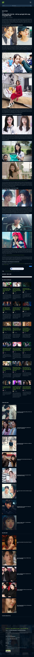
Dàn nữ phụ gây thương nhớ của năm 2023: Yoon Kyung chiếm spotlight (26, 329)
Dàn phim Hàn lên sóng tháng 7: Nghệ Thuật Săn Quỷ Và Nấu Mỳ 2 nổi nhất (17, 388)
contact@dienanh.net (8, 646)
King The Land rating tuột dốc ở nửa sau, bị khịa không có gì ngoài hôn (7, 329)
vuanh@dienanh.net (8, 640)
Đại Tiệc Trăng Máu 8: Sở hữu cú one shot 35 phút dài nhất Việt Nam (24, 590)
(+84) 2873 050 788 (8, 641)
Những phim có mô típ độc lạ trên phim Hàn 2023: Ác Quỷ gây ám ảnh (7, 350)
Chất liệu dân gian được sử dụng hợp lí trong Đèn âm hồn (26, 308)
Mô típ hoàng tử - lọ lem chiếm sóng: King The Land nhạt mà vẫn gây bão (7, 369)
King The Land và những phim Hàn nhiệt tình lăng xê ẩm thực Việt (17, 329)
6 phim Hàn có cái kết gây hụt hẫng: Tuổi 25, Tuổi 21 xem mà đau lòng (24, 412)
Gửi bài (30, 266)
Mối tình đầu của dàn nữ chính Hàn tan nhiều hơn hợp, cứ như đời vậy (24, 443)
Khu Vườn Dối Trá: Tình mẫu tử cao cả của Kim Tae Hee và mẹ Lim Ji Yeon (27, 350)
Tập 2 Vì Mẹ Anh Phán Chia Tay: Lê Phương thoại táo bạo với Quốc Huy (24, 605)
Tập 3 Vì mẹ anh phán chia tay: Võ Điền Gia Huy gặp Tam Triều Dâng (24, 558)
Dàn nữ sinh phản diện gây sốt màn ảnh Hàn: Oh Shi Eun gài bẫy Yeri (27, 387)
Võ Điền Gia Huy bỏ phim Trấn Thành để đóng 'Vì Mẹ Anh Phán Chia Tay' (17, 290)
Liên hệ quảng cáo (24, 628)
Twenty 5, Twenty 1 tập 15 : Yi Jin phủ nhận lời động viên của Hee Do (24, 522)
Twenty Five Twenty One (8, 271)
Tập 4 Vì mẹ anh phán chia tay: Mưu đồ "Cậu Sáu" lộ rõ (24, 542)
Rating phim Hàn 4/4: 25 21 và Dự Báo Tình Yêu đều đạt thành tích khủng (24, 475)
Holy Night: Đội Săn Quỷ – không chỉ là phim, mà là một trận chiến (7, 309)
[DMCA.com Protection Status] (8, 650)
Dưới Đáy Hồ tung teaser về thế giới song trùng (27, 289)
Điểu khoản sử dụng (15, 628)
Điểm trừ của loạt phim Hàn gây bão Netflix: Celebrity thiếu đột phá (17, 349)
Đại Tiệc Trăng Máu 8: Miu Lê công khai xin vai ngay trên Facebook (24, 574)
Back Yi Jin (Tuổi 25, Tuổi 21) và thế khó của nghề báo (24, 491)
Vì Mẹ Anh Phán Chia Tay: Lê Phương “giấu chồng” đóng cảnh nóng (7, 290)
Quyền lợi (8, 628)
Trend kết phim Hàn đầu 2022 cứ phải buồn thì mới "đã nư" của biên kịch (24, 428)
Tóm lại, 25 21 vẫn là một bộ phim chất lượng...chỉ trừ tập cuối (24, 459)
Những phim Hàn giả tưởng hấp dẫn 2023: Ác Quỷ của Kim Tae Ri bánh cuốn (17, 369)
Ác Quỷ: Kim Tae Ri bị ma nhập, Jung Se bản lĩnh (7, 387)
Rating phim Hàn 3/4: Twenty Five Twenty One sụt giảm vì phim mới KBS (24, 507)
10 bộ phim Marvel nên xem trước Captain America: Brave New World (17, 309)
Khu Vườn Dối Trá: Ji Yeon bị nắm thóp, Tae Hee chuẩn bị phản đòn (27, 368)
